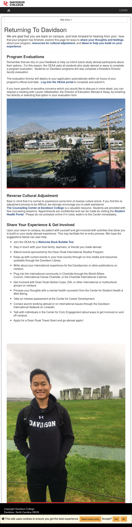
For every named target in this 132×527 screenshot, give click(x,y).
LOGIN (123, 10)
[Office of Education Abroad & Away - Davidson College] (66, 3)
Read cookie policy (90, 519)
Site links (65, 19)
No (123, 519)
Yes (116, 519)
